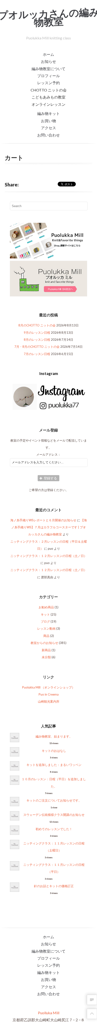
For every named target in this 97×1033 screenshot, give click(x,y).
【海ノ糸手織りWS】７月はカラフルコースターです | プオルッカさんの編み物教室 (49, 527)
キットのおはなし (54, 751)
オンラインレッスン (48, 104)
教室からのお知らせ (44, 643)
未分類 (46, 657)
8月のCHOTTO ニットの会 (37, 325)
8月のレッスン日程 (37, 339)
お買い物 (48, 120)
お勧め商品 (46, 607)
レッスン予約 (48, 82)
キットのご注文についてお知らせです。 (53, 800)
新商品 (46, 650)
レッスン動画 (46, 628)
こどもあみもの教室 (48, 97)
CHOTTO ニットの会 (49, 90)
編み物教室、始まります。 (54, 736)
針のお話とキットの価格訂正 (54, 886)
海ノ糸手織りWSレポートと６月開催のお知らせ (43, 520)
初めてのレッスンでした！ (54, 829)
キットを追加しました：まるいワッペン (53, 765)
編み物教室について (48, 68)
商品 (46, 636)
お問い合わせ (48, 135)
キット (45, 614)
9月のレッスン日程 (37, 332)
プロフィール (48, 75)
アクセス (48, 127)
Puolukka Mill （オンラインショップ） (48, 687)
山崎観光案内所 (48, 701)
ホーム (48, 54)
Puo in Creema (49, 694)
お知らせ (48, 61)
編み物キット (48, 113)
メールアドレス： (48, 454)
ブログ (45, 621)
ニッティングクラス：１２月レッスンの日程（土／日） (48, 556)
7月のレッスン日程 (37, 354)
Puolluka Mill (48, 1012)
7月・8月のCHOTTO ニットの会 (37, 346)
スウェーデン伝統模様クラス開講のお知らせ (54, 815)
